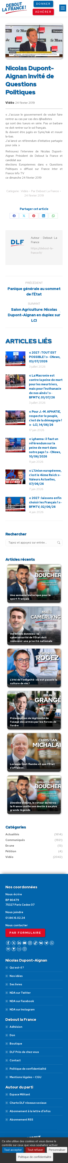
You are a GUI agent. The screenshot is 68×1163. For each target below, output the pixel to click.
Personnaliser (57, 1150)
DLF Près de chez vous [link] (24, 1052)
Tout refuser (35, 1150)
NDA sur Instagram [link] (22, 1009)
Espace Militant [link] (20, 1094)
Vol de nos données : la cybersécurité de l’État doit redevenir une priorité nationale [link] (31, 637)
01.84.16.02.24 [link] (15, 918)
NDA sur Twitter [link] (20, 993)
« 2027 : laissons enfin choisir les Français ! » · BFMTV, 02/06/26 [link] (45, 502)
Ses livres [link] (16, 984)
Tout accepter (13, 1150)
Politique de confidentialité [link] (28, 1069)
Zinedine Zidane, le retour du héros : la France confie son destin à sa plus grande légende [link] (33, 806)
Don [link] (12, 1035)
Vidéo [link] (9, 103)
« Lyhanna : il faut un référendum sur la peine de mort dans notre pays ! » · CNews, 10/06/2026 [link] (45, 447)
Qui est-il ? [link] (17, 967)
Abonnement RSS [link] (21, 1119)
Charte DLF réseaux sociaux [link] (28, 1103)
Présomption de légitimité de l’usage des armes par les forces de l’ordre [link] (33, 721)
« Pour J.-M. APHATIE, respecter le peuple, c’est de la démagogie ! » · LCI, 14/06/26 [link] (45, 418)
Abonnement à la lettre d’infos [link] (30, 1111)
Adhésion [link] (16, 1027)
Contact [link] (15, 1060)
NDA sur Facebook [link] (22, 1001)
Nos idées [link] (16, 976)
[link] (62, 8)
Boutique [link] (16, 1043)
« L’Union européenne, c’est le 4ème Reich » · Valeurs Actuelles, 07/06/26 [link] (45, 477)
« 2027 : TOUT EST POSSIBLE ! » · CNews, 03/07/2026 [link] (44, 357)
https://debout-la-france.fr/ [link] (42, 250)
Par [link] (45, 191)
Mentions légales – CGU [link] (25, 1077)
